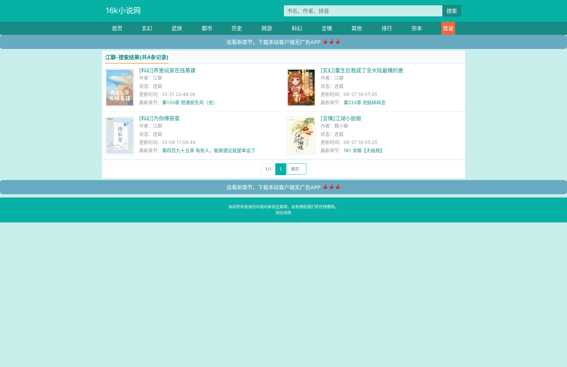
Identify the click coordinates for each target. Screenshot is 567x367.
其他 (356, 28)
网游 (267, 28)
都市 (207, 28)
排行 (387, 28)
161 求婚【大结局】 (364, 150)
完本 (416, 28)
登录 (448, 28)
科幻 (297, 28)
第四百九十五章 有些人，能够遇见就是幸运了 (208, 150)
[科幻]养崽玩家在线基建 (167, 70)
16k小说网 (123, 10)
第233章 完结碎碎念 (365, 102)
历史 (237, 28)
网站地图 (283, 212)
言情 (327, 28)
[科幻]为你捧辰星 (159, 118)
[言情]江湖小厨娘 (341, 118)
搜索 (452, 11)
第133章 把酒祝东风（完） (190, 102)
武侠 (177, 28)
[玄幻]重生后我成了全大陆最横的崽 (362, 70)
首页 (117, 28)
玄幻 (147, 28)
